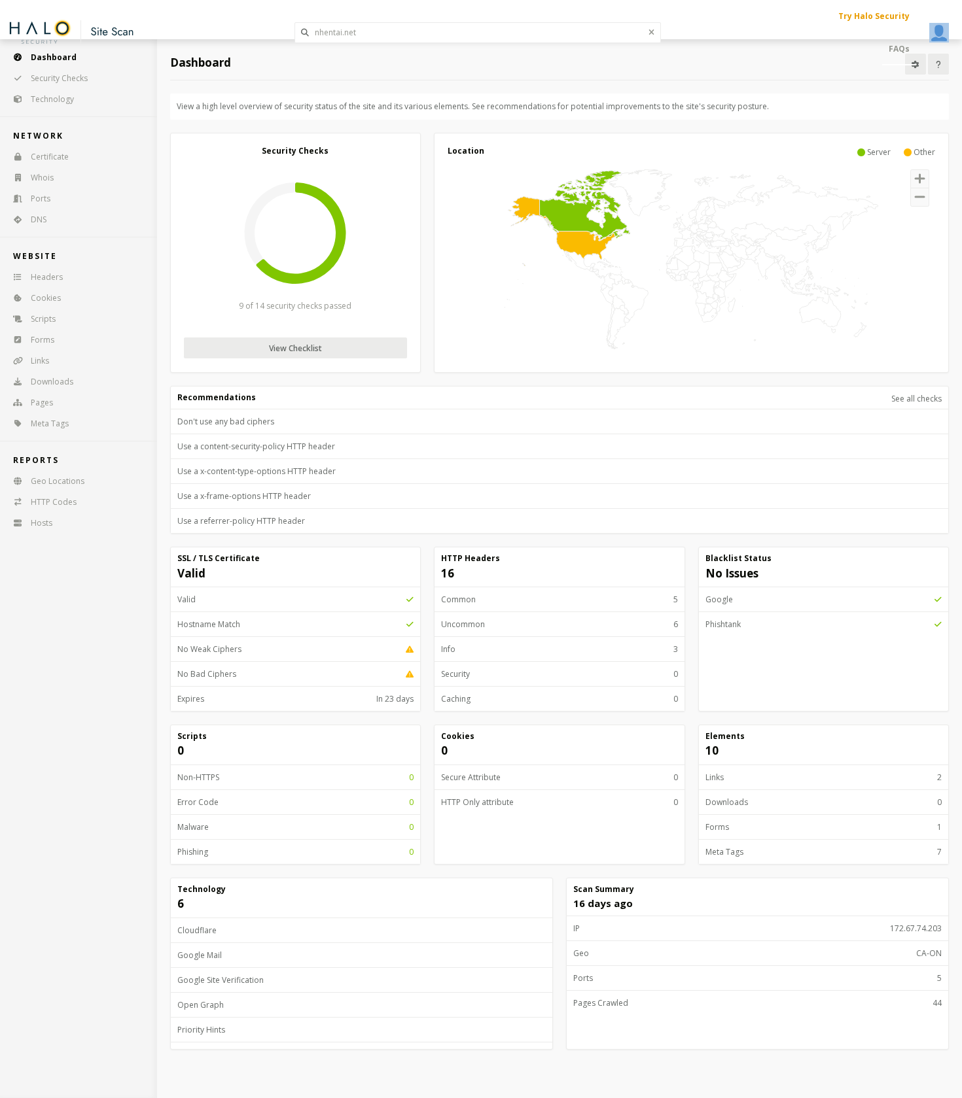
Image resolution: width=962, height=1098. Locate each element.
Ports (40, 198)
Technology (52, 99)
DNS (38, 219)
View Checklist (295, 348)
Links (40, 360)
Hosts (41, 522)
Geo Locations (57, 481)
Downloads (52, 381)
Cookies (46, 297)
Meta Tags (50, 423)
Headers (47, 277)
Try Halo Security (874, 16)
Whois (42, 177)
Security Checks (59, 78)
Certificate (50, 156)
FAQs (899, 48)
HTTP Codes (54, 501)
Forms (42, 339)
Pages (42, 402)
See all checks (916, 398)
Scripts (43, 318)
